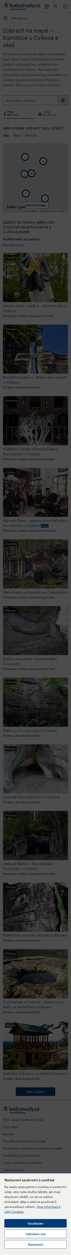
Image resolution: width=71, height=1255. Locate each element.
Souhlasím (35, 1223)
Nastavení (35, 1244)
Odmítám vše (35, 1234)
